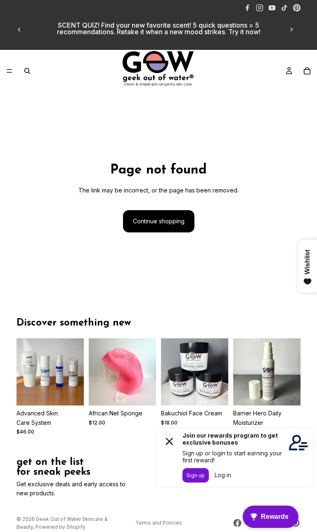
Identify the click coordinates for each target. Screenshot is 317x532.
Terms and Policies (158, 523)
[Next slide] (291, 30)
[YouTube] (272, 8)
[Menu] (9, 70)
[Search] (27, 71)
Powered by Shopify (60, 527)
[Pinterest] (296, 8)
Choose (150, 392)
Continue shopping (159, 221)
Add (294, 392)
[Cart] (307, 71)
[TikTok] (284, 8)
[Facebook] (247, 8)
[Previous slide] (19, 30)
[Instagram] (259, 8)
